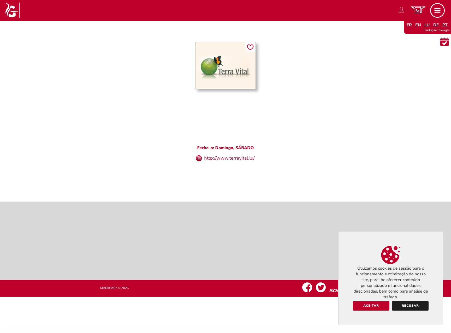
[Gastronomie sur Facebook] (307, 292)
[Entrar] (401, 12)
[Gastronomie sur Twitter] (320, 292)
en (418, 25)
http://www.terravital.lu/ (229, 158)
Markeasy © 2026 (114, 288)
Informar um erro (225, 178)
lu (427, 25)
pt (445, 25)
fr (409, 25)
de (436, 25)
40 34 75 (230, 135)
